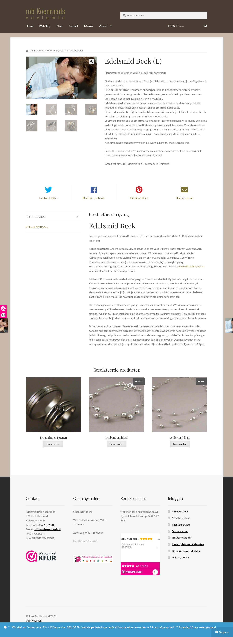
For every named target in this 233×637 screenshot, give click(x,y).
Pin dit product (139, 197)
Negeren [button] (224, 631)
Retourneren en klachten (186, 550)
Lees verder (53, 444)
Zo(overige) (53, 50)
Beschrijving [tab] (35, 216)
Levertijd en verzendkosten (188, 544)
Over (60, 26)
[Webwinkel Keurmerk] (41, 556)
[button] (91, 61)
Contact (73, 26)
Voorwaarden (180, 531)
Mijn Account (180, 511)
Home (29, 26)
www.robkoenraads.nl (191, 266)
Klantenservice (181, 524)
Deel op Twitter (48, 197)
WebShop (45, 26)
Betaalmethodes (182, 537)
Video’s (103, 26)
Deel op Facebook (93, 197)
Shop (41, 50)
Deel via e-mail (184, 197)
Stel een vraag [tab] (37, 226)
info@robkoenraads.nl (47, 529)
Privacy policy (180, 557)
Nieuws (88, 26)
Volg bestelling (181, 518)
